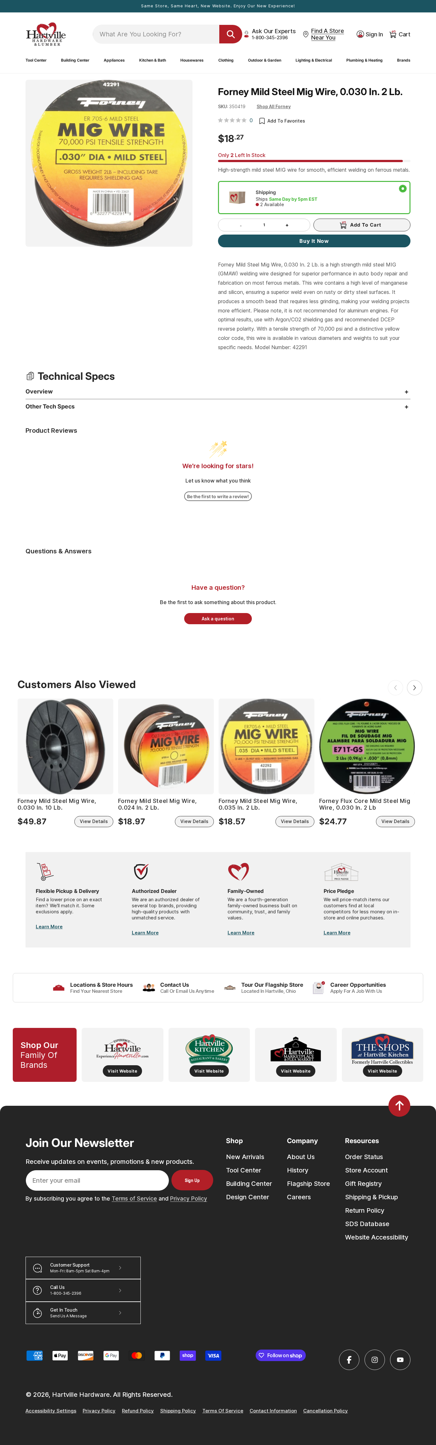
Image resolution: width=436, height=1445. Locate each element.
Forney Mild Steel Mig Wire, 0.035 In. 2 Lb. (258, 804)
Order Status (364, 1157)
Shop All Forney (274, 106)
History (297, 1170)
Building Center (249, 1183)
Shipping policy (178, 1411)
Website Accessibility (376, 1237)
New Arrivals (245, 1157)
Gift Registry (363, 1183)
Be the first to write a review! (218, 496)
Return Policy (364, 1210)
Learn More (49, 927)
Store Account (366, 1170)
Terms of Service (134, 1198)
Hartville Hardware (81, 1394)
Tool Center (243, 1170)
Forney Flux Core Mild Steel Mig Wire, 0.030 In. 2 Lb (364, 804)
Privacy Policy (188, 1198)
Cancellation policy (325, 1411)
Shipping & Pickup (371, 1197)
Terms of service (222, 1411)
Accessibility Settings (51, 1411)
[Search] (230, 34)
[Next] (414, 687)
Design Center (247, 1197)
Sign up (192, 1180)
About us (301, 1157)
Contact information (273, 1411)
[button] (36, 60)
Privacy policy (99, 1411)
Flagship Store (308, 1183)
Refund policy (138, 1411)
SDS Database (367, 1224)
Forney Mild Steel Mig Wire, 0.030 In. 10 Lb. (57, 804)
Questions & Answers (59, 551)
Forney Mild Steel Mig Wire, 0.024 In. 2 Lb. (157, 804)
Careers (299, 1197)
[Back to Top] (399, 1106)
